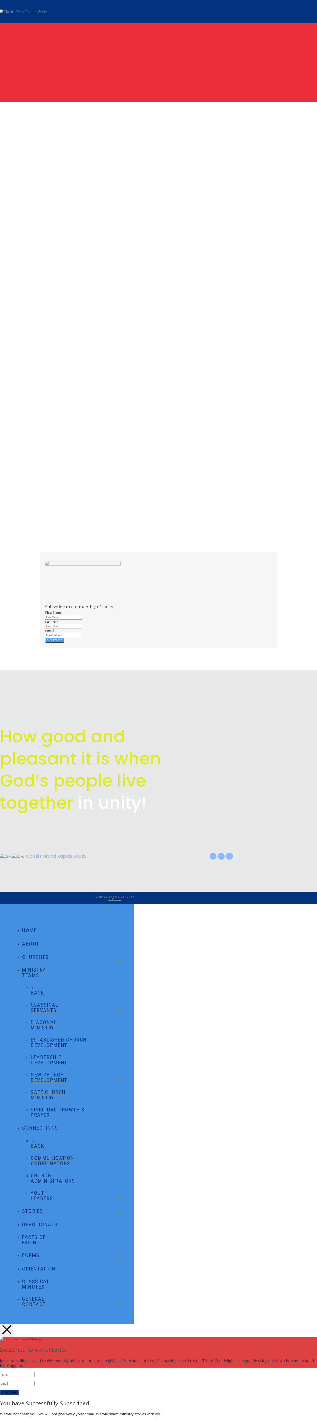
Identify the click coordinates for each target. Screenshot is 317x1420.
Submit (47, 540)
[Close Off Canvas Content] (6, 1330)
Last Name (53, 622)
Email (48, 517)
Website (48, 528)
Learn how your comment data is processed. (168, 551)
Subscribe (54, 640)
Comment (52, 495)
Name (48, 506)
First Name (53, 613)
